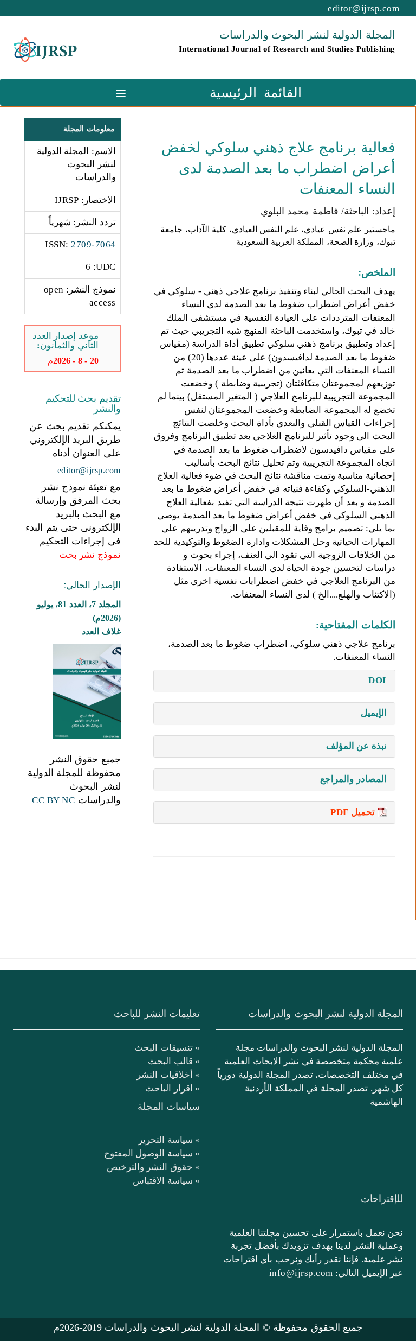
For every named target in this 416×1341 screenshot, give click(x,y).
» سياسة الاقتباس (166, 1180)
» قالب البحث (174, 1061)
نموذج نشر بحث (90, 555)
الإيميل (374, 713)
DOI (377, 680)
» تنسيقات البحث (167, 1047)
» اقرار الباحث (172, 1088)
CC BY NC (53, 800)
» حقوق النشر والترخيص (153, 1166)
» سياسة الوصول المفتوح (152, 1153)
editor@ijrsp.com (363, 8)
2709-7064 (93, 244)
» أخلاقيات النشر (168, 1074)
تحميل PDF (352, 812)
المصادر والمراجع (353, 779)
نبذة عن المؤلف (356, 746)
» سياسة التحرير (169, 1139)
